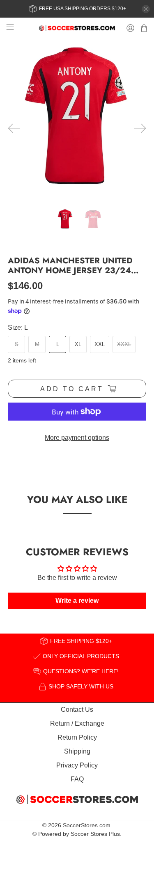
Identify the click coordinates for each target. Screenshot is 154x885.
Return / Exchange (77, 723)
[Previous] (14, 128)
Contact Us (77, 709)
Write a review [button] (77, 600)
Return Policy (77, 737)
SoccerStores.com (86, 825)
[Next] (140, 128)
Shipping (77, 751)
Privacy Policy (77, 765)
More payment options (77, 437)
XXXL (124, 344)
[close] (146, 9)
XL (78, 344)
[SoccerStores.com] (77, 28)
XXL (99, 344)
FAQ (77, 779)
